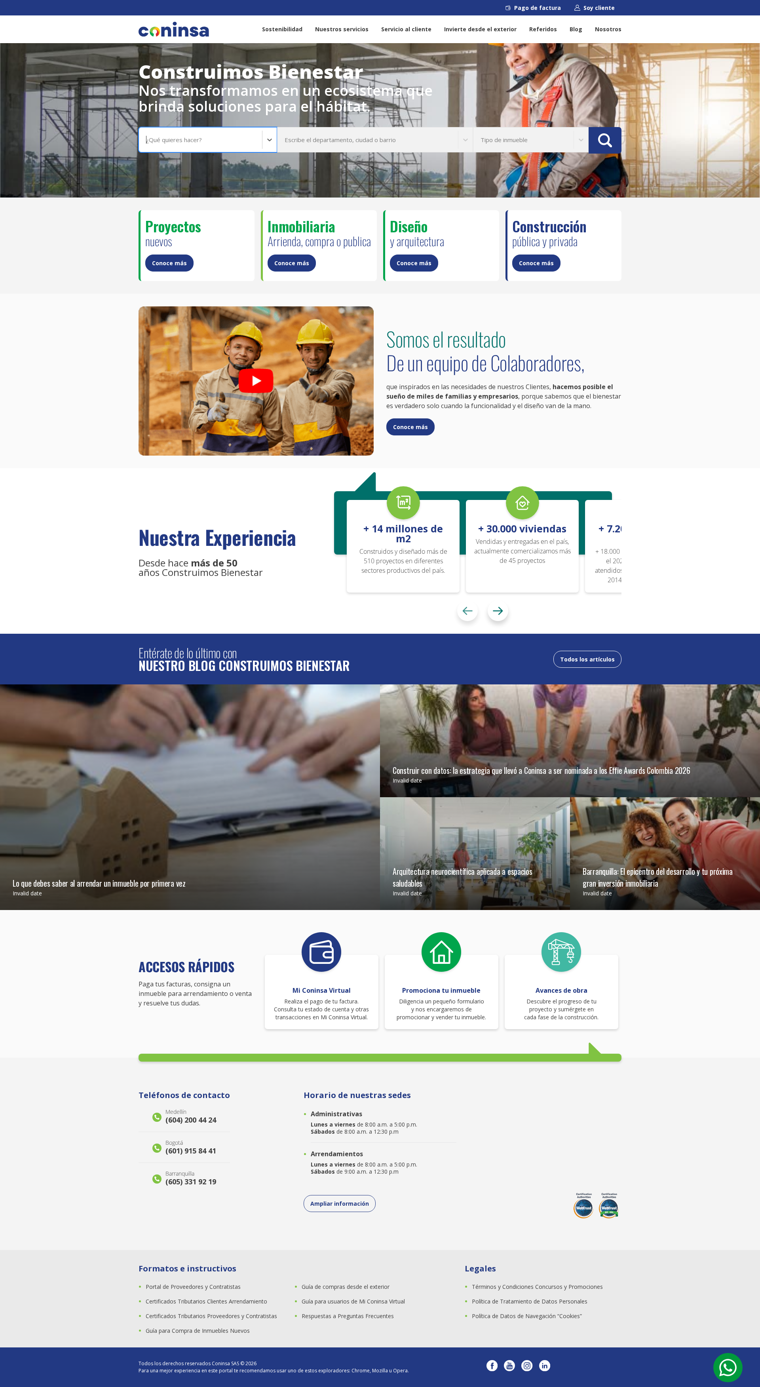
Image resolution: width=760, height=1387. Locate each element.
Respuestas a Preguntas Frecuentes (348, 1316)
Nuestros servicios (342, 29)
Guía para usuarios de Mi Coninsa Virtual (353, 1301)
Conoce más (169, 263)
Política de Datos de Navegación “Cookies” (527, 1316)
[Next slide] (498, 610)
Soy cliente (599, 7)
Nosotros (608, 29)
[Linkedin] (544, 1367)
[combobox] (147, 139)
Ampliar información (339, 1203)
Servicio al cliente (406, 29)
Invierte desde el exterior (480, 29)
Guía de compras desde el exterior (346, 1286)
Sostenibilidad (282, 29)
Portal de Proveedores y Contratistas (193, 1286)
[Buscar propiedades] (605, 140)
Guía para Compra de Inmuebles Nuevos (198, 1330)
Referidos (543, 29)
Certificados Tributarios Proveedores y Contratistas (211, 1316)
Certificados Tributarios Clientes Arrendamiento (206, 1301)
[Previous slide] (467, 610)
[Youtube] (509, 1367)
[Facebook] (492, 1367)
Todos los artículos (587, 659)
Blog (576, 29)
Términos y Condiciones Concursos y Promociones (537, 1286)
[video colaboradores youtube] (256, 381)
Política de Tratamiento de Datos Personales (529, 1301)
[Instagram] (526, 1367)
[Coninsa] (174, 29)
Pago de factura (537, 7)
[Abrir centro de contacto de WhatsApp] (728, 1367)
